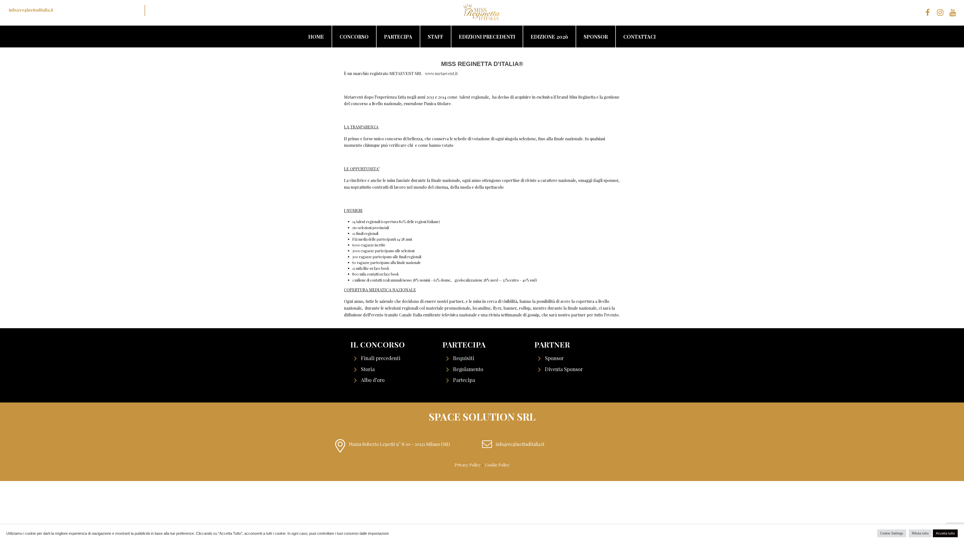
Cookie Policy (497, 464)
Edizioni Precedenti (487, 36)
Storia (368, 369)
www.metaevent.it (441, 73)
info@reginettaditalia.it (31, 10)
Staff (435, 36)
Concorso (354, 36)
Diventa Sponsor (564, 369)
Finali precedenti (380, 358)
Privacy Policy (468, 464)
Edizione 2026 (549, 36)
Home (316, 36)
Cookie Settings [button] (891, 533)
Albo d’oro (373, 379)
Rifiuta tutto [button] (920, 533)
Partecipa (398, 36)
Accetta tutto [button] (945, 533)
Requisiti (463, 358)
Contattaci (639, 36)
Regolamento (468, 369)
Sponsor (596, 36)
